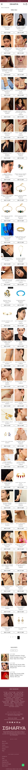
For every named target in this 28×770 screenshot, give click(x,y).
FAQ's (3, 758)
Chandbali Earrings (18, 694)
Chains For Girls (19, 705)
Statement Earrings (18, 696)
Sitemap (3, 748)
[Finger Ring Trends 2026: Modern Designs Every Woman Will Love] (5, 675)
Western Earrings (8, 696)
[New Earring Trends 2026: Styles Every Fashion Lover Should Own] (5, 666)
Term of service (5, 746)
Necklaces (8, 697)
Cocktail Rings (18, 700)
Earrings (5, 692)
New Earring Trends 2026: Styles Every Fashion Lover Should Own (17, 666)
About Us (4, 741)
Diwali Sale (6, 7)
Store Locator (5, 743)
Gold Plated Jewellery (14, 706)
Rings (22, 698)
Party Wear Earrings (18, 693)
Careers (3, 745)
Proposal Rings (5, 701)
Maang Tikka (6, 702)
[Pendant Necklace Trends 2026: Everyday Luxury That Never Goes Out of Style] (5, 658)
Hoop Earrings (20, 692)
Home (2, 7)
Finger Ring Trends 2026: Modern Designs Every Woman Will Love (17, 675)
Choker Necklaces (16, 697)
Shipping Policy (5, 762)
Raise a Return (5, 765)
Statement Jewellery (9, 705)
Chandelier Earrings (8, 694)
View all (14, 650)
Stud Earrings (12, 692)
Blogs (3, 750)
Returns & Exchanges (6, 764)
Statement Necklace (8, 698)
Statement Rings (9, 700)
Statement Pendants (19, 702)
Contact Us (4, 756)
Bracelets (22, 701)
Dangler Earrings (8, 693)
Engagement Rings (14, 701)
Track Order (4, 760)
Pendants (17, 698)
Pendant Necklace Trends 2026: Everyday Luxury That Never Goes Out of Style (18, 657)
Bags (11, 702)
